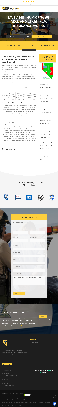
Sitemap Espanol (41, 392)
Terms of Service (8, 393)
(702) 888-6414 (18, 325)
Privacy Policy (4, 393)
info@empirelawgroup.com (9, 385)
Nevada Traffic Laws (20, 393)
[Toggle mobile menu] (55, 8)
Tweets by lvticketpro (34, 342)
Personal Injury (14, 393)
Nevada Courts (43, 81)
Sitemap (30, 392)
